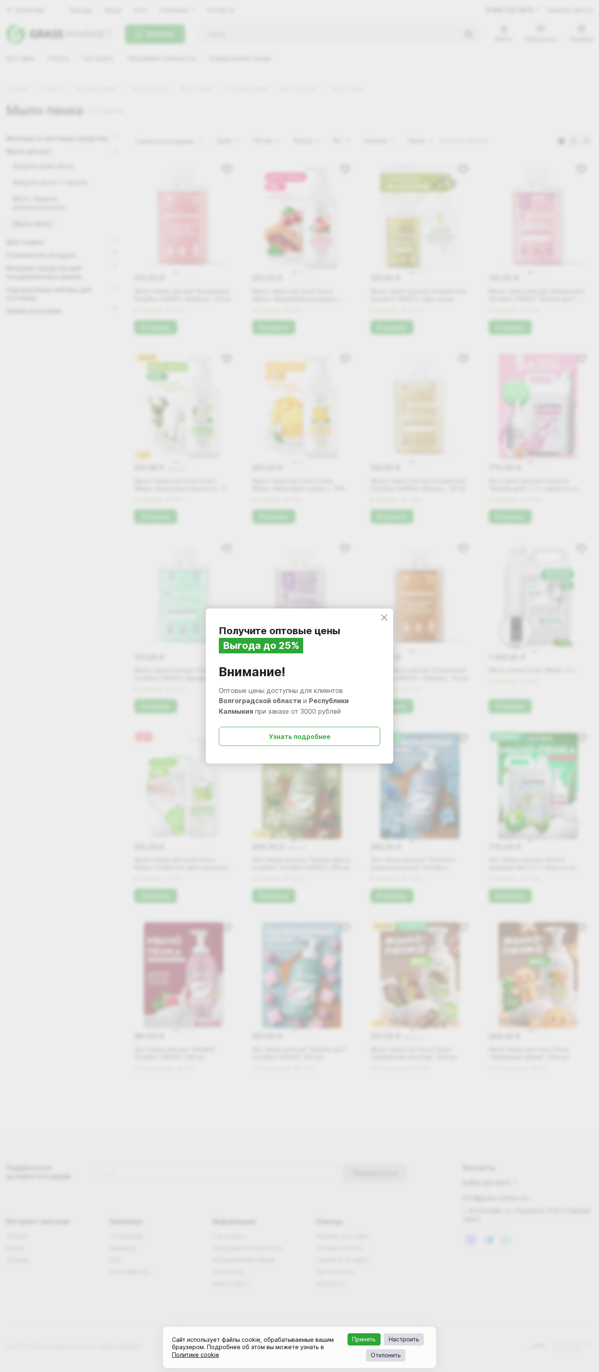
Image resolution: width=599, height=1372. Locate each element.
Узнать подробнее (299, 736)
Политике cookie (195, 1354)
